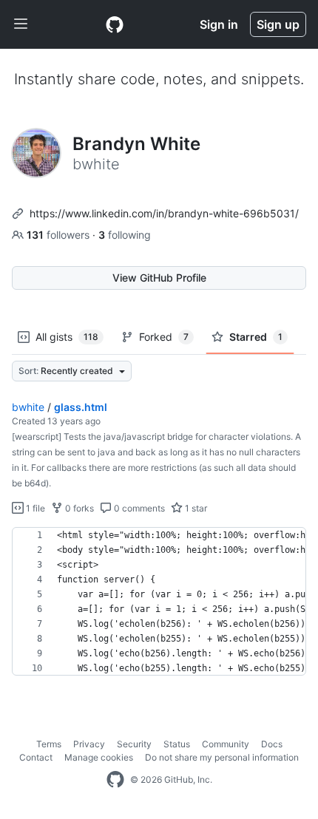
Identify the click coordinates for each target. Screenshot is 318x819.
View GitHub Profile (159, 277)
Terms (48, 744)
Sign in (219, 24)
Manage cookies (98, 757)
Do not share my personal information (222, 757)
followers (59, 234)
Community (225, 744)
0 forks (78, 508)
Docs (272, 744)
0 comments (138, 508)
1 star (195, 508)
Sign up (278, 24)
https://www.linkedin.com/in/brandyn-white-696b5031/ (164, 213)
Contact (36, 757)
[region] (159, 602)
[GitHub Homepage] (115, 779)
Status (176, 744)
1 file (34, 508)
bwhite (28, 407)
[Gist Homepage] (115, 24)
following (124, 234)
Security (134, 744)
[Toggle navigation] (21, 24)
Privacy (89, 744)
